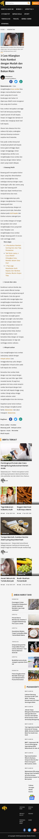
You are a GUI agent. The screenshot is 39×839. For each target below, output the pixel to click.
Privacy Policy (22, 814)
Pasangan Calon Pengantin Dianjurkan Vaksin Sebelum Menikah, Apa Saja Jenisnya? (19, 606)
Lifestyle (28, 9)
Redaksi (30, 813)
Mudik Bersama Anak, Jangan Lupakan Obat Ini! (20, 662)
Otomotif (5, 14)
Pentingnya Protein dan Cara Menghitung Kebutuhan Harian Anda (14, 466)
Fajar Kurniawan (7, 76)
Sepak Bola (17, 14)
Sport (26, 14)
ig (34, 832)
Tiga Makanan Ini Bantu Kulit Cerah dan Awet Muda (8, 511)
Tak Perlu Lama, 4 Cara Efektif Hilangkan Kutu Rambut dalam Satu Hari (13, 258)
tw (29, 832)
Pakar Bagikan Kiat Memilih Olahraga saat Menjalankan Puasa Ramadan (18, 677)
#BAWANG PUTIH (5, 427)
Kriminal (5, 24)
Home (3, 30)
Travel (16, 19)
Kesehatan (11, 30)
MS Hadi (6, 480)
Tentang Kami (22, 808)
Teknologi (5, 19)
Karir (30, 820)
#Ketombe (15, 430)
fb (24, 832)
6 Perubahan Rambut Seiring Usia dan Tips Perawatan (13, 248)
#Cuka (9, 430)
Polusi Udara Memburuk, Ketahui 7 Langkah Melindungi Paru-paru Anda (19, 620)
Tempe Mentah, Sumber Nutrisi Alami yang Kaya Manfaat (14, 538)
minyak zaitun (5, 359)
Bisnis (18, 9)
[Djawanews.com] (2, 3)
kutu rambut (15, 89)
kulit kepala (14, 213)
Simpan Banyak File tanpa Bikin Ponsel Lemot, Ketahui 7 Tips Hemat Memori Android (19, 649)
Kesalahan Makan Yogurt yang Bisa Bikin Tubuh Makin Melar (19, 633)
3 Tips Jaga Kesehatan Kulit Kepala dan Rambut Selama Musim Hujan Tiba (13, 271)
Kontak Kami (30, 808)
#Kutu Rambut (5, 425)
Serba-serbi (26, 19)
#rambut (13, 425)
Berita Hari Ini (7, 9)
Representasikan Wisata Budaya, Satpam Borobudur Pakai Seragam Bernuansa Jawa (31, 760)
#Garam (3, 430)
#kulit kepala (5, 433)
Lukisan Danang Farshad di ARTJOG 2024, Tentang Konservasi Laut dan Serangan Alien (32, 698)
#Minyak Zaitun (16, 427)
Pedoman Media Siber (22, 821)
